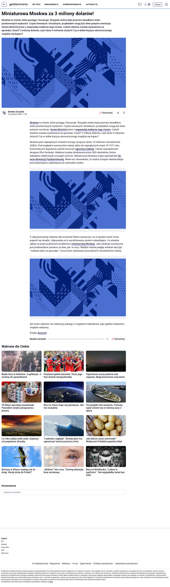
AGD (2, 550)
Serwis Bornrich (58, 129)
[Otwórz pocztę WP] (140, 4)
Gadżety (4, 544)
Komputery (5, 547)
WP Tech (36, 4)
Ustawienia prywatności (126, 563)
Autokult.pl (92, 4)
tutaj (51, 582)
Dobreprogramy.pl (72, 4)
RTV (2, 541)
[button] (147, 4)
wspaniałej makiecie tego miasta (93, 129)
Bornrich (42, 333)
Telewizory (4, 553)
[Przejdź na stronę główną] (4, 6)
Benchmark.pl (52, 4)
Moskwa (34, 122)
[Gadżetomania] (20, 4)
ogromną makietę (84, 149)
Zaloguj (157, 4)
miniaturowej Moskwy (83, 243)
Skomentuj (107, 112)
